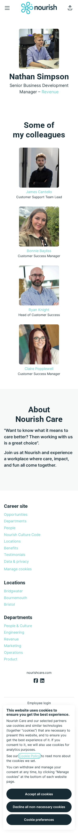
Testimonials (14, 555)
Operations (13, 652)
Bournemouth (15, 598)
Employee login (39, 703)
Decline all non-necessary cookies (39, 807)
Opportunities (15, 514)
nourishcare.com (39, 673)
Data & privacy (16, 561)
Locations (12, 541)
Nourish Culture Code (22, 535)
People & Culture (18, 626)
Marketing (12, 646)
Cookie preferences (39, 820)
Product (10, 659)
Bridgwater (13, 591)
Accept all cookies (39, 794)
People (9, 528)
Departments (15, 521)
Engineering (14, 632)
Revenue (50, 91)
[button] (70, 8)
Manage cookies (18, 569)
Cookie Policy (29, 756)
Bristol (9, 604)
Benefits (11, 548)
